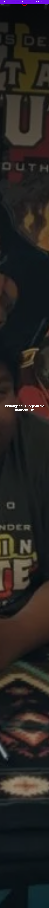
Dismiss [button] (43, 1)
